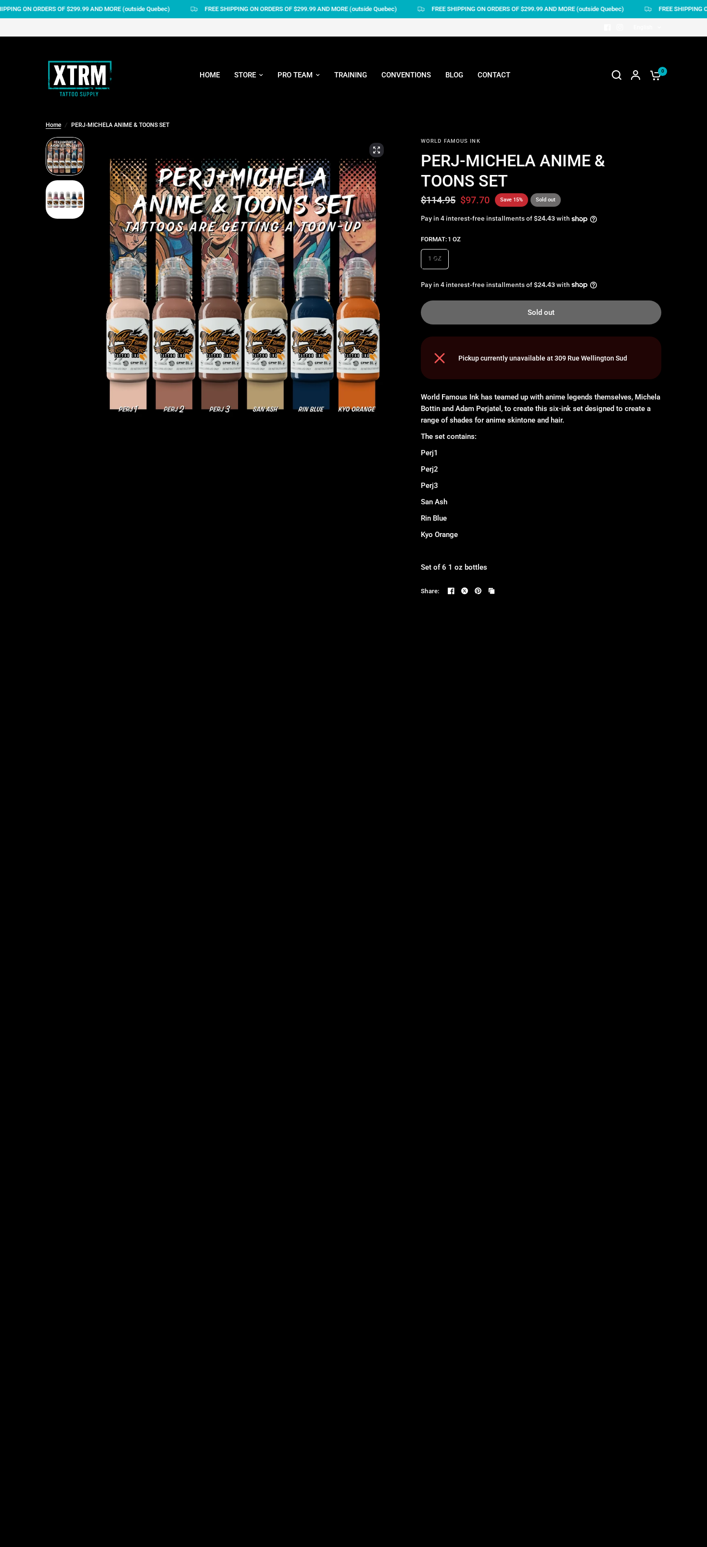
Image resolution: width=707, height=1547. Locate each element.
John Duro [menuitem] (291, 226)
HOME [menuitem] (210, 75)
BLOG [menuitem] (454, 75)
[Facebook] (607, 27)
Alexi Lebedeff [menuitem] (298, 191)
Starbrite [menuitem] (379, 191)
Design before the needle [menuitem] (406, 138)
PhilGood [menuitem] (289, 261)
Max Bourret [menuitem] (294, 243)
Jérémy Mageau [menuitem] (300, 121)
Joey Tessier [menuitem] (295, 156)
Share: (430, 591)
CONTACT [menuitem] (494, 75)
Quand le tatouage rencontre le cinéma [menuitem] (428, 121)
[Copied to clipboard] (491, 591)
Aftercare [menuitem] (381, 156)
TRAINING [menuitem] (350, 75)
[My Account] (635, 75)
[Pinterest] (478, 591)
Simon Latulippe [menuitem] (301, 173)
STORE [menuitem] (245, 75)
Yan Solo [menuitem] (289, 314)
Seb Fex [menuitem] (287, 138)
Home (53, 125)
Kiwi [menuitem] (281, 278)
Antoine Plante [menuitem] (298, 208)
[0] (653, 75)
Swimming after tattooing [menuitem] (407, 173)
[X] (464, 591)
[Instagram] (620, 27)
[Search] (616, 75)
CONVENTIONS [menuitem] (406, 75)
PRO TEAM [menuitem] (295, 75)
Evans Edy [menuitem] (290, 296)
